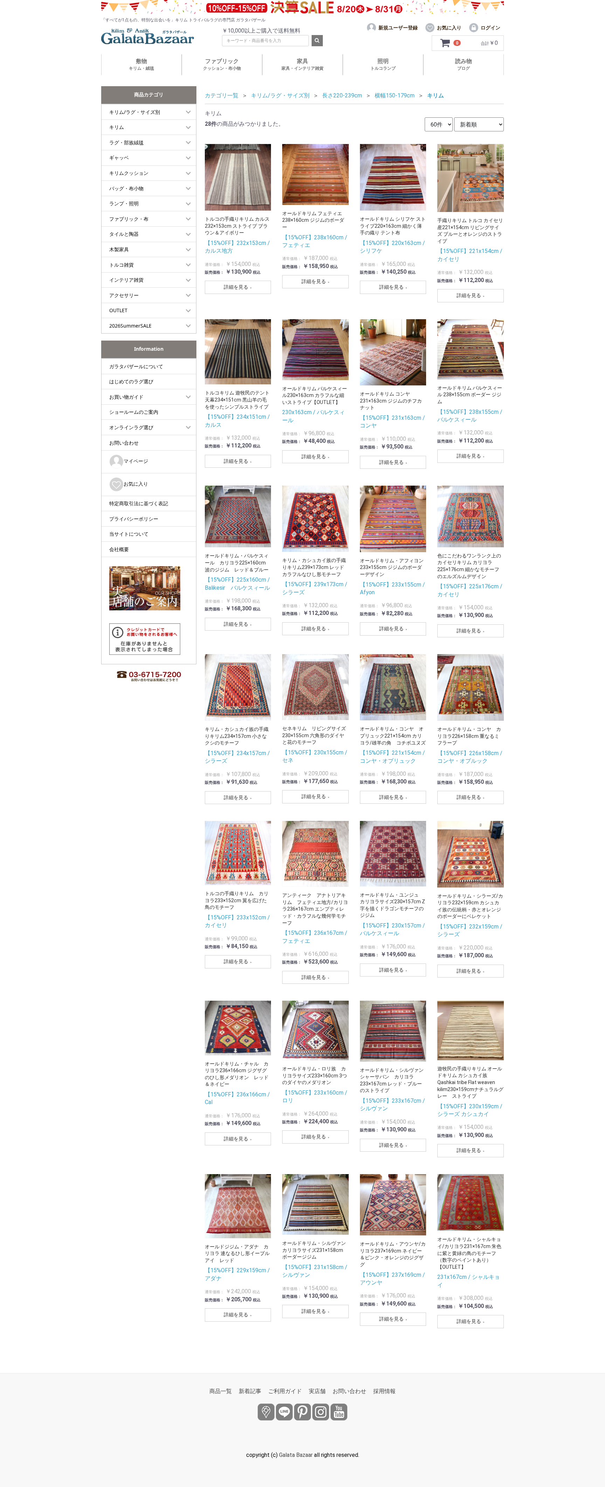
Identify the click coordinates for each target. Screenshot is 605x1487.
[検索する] (317, 40)
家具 (302, 64)
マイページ (136, 461)
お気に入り (136, 483)
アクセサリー (124, 295)
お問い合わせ (124, 442)
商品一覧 (220, 1391)
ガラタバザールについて (136, 366)
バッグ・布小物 (126, 188)
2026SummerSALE (130, 325)
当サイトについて (128, 533)
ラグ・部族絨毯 (126, 142)
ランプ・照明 (124, 203)
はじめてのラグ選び (131, 381)
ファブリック (222, 64)
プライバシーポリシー (133, 518)
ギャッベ (119, 157)
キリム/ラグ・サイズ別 (134, 112)
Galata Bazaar (296, 1455)
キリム (116, 127)
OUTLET (118, 310)
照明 (383, 64)
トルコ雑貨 (121, 264)
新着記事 (250, 1391)
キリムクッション (128, 173)
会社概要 (119, 549)
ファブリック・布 (128, 218)
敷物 (141, 64)
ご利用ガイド (285, 1391)
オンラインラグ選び (131, 427)
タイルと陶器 (124, 234)
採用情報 (384, 1391)
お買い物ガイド (126, 396)
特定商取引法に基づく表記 (138, 503)
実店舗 (317, 1391)
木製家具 (119, 249)
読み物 (463, 64)
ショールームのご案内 (133, 412)
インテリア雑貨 (126, 279)
